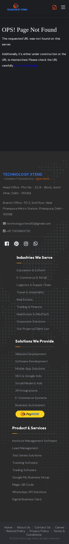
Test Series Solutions (27, 455)
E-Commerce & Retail (32, 278)
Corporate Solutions (31, 321)
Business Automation (30, 405)
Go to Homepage (25, 66)
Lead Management (25, 448)
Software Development (31, 361)
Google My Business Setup (30, 477)
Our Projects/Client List (33, 329)
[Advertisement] (34, 114)
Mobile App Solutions (30, 369)
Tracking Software (25, 463)
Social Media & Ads (28, 383)
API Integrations (26, 391)
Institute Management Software (34, 441)
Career (60, 527)
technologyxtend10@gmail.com (29, 223)
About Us (23, 527)
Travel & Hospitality (30, 292)
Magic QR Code (23, 485)
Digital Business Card (26, 499)
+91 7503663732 (18, 231)
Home (8, 527)
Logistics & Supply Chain (34, 285)
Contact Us (42, 527)
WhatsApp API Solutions (29, 492)
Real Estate (25, 299)
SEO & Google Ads (28, 376)
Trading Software (24, 470)
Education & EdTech (31, 270)
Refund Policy (16, 531)
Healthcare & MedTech (33, 314)
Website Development (30, 354)
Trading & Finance (29, 307)
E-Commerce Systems (31, 398)
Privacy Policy (39, 531)
